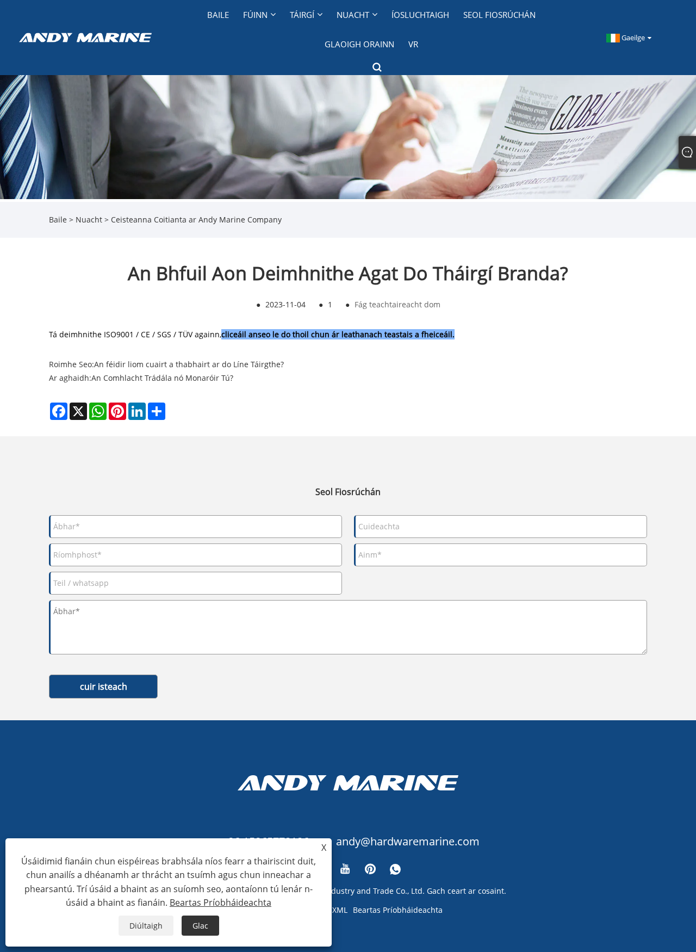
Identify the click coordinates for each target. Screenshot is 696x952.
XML (339, 910)
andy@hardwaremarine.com (408, 841)
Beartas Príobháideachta (398, 910)
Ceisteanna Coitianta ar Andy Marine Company (196, 219)
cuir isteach (103, 687)
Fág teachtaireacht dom (397, 304)
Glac (200, 925)
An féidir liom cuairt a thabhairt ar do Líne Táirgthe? (189, 364)
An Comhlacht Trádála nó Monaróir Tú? (162, 378)
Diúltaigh (146, 925)
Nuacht (89, 219)
